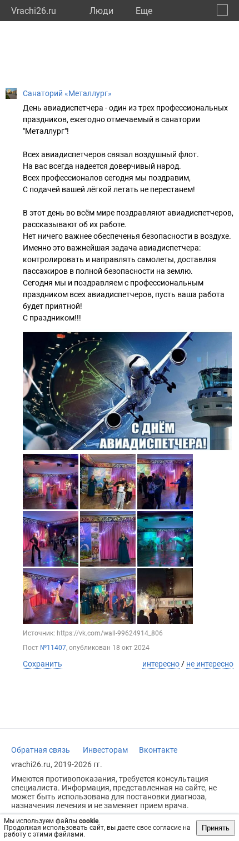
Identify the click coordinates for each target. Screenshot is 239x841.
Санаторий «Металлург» (67, 93)
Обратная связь (40, 749)
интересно (161, 663)
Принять (216, 828)
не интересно (209, 663)
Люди (101, 11)
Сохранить (42, 663)
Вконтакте (158, 749)
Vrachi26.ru (33, 11)
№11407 (53, 648)
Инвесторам (105, 749)
